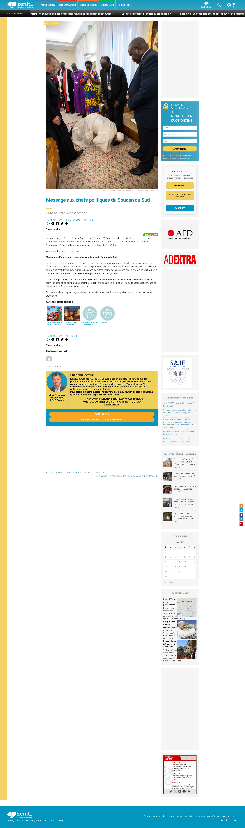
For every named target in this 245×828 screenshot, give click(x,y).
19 (180, 567)
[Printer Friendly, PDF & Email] (150, 234)
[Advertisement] (101, 448)
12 (180, 562)
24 (170, 572)
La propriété (168, 816)
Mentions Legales (197, 816)
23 (166, 572)
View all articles (54, 366)
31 (170, 576)
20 (185, 567)
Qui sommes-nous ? (153, 816)
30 (166, 576)
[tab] (172, 758)
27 (185, 572)
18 (175, 567)
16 (166, 567)
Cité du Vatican (67, 5)
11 (175, 562)
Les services (181, 816)
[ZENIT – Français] (23, 5)
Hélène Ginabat (72, 220)
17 (170, 567)
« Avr (165, 582)
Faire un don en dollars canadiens (102, 419)
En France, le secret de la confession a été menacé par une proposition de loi (184, 501)
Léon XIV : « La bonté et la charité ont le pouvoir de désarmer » (160, 13)
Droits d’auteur (212, 816)
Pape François (52, 23)
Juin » (170, 582)
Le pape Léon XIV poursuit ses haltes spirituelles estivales (169, 646)
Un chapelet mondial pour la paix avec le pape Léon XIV (185, 475)
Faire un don (124, 5)
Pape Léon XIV (48, 5)
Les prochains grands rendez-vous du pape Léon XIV (170, 627)
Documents (107, 5)
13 (185, 562)
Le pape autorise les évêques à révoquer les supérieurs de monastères (184, 516)
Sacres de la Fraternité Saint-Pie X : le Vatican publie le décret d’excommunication (185, 461)
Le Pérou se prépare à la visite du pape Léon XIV (93, 13)
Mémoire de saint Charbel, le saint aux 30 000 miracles (185, 487)
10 (170, 562)
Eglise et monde (88, 5)
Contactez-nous (228, 816)
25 (175, 572)
